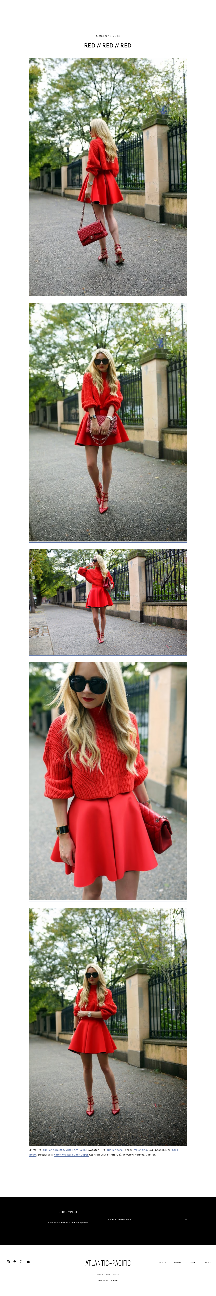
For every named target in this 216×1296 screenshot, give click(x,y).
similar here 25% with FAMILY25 (64, 1149)
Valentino (140, 1149)
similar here (115, 1149)
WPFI (115, 1280)
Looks (178, 1263)
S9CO (107, 1280)
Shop (193, 1263)
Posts (162, 1263)
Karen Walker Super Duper (71, 1154)
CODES (207, 1263)
